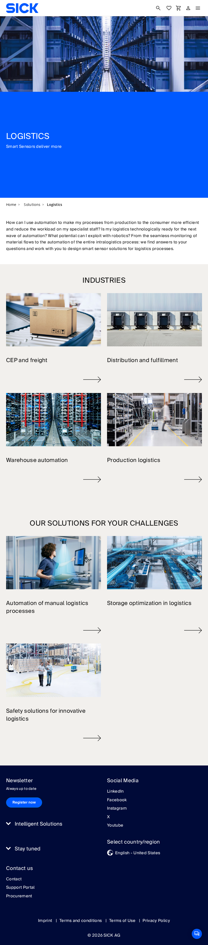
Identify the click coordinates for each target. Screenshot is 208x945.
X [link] (108, 817)
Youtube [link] (115, 825)
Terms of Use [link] (122, 920)
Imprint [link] (45, 920)
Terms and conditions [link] (81, 920)
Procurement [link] (19, 896)
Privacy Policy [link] (156, 920)
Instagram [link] (117, 808)
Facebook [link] (117, 800)
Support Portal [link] (20, 887)
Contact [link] (14, 879)
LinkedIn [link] (115, 791)
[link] (22, 8)
